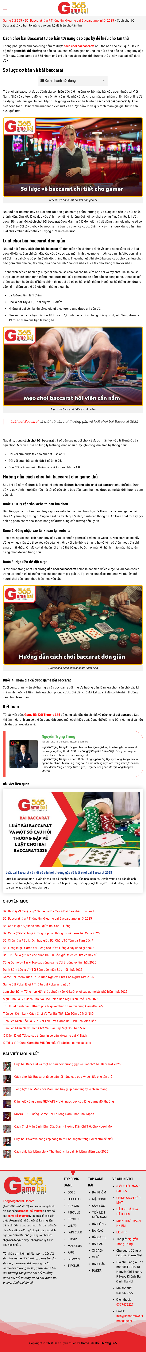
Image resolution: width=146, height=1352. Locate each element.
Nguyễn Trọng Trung (58, 736)
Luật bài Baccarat (24, 421)
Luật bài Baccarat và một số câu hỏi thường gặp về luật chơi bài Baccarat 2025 (59, 873)
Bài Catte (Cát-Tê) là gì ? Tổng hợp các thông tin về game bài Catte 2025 (51, 933)
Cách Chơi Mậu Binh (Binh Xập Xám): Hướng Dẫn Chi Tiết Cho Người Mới (63, 1126)
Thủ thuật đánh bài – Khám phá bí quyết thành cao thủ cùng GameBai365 (53, 1006)
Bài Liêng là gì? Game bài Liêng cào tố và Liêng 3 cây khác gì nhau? (48, 948)
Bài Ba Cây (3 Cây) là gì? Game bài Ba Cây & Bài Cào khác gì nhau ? (48, 911)
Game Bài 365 (12, 20)
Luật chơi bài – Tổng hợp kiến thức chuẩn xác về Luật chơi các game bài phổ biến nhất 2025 (65, 991)
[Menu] (5, 8)
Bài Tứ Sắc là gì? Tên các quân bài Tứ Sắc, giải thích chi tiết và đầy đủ (50, 955)
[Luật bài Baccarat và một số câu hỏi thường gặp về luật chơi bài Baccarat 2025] (73, 829)
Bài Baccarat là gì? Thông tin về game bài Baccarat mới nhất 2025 (69, 20)
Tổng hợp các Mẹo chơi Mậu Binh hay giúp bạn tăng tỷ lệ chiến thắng (60, 1089)
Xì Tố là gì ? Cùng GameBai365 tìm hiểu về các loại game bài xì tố (47, 1043)
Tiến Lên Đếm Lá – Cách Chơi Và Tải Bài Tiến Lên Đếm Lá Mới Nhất (48, 1013)
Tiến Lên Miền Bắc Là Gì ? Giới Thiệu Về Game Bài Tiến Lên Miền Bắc (49, 1021)
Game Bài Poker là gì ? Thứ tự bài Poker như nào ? (37, 984)
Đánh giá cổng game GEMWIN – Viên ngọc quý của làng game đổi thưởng (64, 1101)
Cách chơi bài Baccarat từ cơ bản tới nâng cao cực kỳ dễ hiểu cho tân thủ (63, 1076)
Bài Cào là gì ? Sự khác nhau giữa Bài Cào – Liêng (37, 926)
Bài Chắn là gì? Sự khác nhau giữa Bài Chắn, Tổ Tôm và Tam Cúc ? (48, 940)
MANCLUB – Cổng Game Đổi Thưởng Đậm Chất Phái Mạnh (54, 1114)
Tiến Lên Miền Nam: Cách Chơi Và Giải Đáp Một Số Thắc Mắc (44, 1028)
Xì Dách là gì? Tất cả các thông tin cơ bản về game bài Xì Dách (45, 1035)
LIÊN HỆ (121, 1232)
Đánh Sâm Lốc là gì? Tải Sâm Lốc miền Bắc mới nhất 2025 (42, 969)
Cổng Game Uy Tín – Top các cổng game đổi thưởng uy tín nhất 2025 (49, 962)
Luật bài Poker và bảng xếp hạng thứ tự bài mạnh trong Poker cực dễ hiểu (63, 1139)
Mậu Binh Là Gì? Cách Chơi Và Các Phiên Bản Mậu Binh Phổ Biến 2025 (50, 999)
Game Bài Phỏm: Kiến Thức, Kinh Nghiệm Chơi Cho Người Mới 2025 (48, 977)
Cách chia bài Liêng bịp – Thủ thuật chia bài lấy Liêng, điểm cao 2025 (61, 1151)
